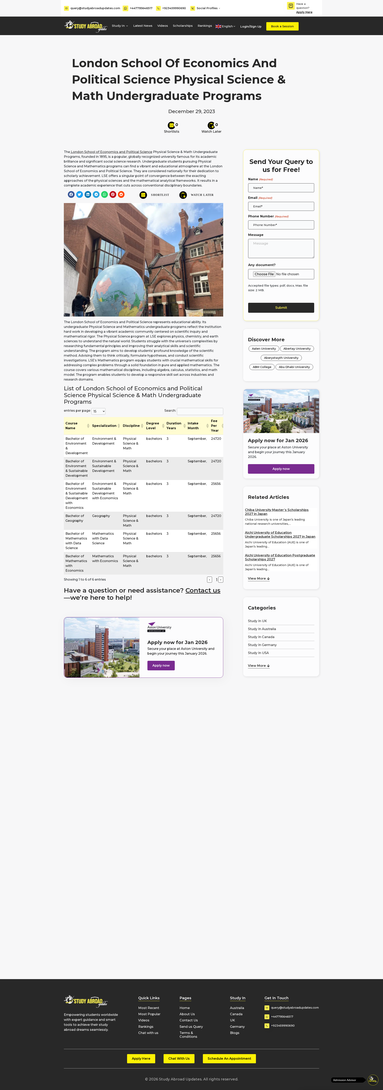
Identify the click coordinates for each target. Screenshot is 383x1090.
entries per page (77, 410)
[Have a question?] (290, 5)
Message (256, 235)
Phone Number (268, 216)
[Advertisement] (281, 698)
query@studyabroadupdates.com (95, 8)
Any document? (261, 265)
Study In (118, 26)
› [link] (220, 579)
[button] (71, 194)
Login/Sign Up (251, 26)
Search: (170, 410)
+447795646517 (141, 8)
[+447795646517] (125, 8)
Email (260, 198)
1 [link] (216, 579)
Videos (162, 26)
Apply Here (304, 12)
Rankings (205, 26)
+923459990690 (174, 8)
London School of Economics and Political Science (111, 152)
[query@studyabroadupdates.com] (66, 8)
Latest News (142, 26)
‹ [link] (209, 579)
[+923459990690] (158, 8)
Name (260, 179)
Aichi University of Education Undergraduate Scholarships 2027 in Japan (280, 535)
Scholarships (183, 26)
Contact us (203, 590)
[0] (171, 125)
